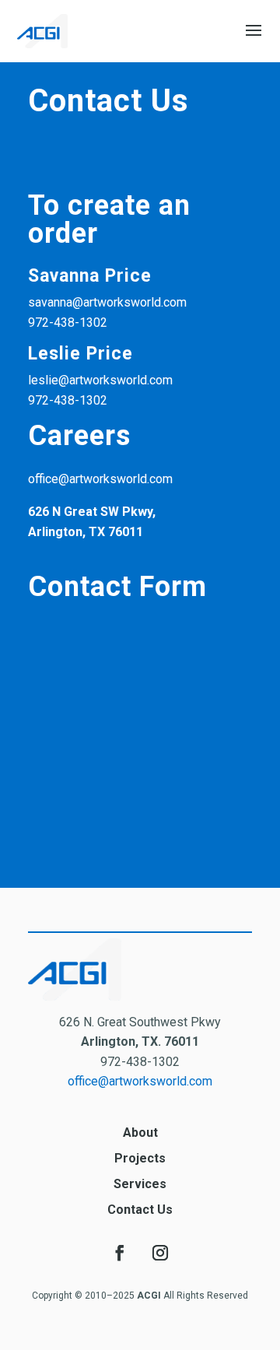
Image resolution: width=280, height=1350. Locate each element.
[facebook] (119, 1252)
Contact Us (140, 1209)
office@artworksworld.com (140, 1081)
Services (140, 1183)
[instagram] (160, 1252)
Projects (140, 1158)
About (140, 1132)
